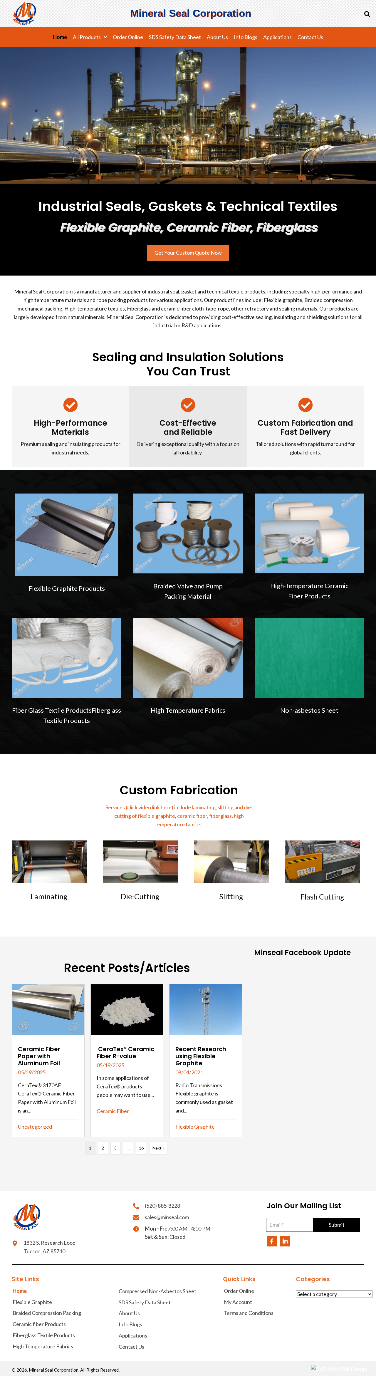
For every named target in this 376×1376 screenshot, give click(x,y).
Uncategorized (35, 1126)
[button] (336, 1225)
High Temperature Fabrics (188, 710)
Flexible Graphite (195, 1126)
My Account (238, 1301)
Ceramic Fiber (113, 1111)
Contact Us (131, 1346)
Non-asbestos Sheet (309, 710)
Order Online (239, 1291)
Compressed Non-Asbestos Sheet (157, 1291)
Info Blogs (130, 1324)
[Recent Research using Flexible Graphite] (205, 1060)
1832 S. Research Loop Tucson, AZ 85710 (49, 1246)
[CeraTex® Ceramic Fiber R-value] (127, 1060)
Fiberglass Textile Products (44, 1335)
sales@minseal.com (167, 1217)
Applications (133, 1335)
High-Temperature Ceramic (309, 591)
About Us (129, 1313)
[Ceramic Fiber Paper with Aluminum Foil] (48, 1060)
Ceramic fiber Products (39, 1324)
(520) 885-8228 (162, 1205)
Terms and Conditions (248, 1313)
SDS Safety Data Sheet (145, 1302)
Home (20, 1291)
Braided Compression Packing (47, 1313)
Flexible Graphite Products (66, 588)
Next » (158, 1147)
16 (141, 1147)
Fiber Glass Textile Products (52, 710)
